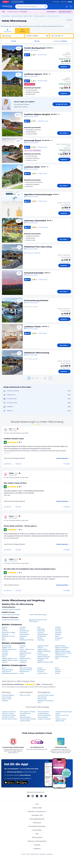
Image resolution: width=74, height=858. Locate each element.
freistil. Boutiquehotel (34, 48)
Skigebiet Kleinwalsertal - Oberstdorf (9, 650)
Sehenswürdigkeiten (8, 695)
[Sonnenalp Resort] (12, 150)
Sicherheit (37, 845)
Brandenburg (41, 670)
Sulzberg (57, 627)
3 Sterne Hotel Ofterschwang (37, 614)
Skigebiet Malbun (60, 646)
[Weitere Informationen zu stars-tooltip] (53, 48)
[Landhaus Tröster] (12, 336)
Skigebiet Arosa (6, 647)
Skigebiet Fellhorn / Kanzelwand (25, 659)
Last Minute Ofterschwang (46, 695)
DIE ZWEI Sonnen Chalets (9, 719)
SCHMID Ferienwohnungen (64, 712)
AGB (37, 834)
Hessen (22, 673)
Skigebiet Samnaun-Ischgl (45, 662)
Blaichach (22, 629)
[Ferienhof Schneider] (12, 282)
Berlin (57, 668)
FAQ (37, 804)
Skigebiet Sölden (42, 649)
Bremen (57, 673)
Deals (5, 1)
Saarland (57, 670)
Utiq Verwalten (37, 830)
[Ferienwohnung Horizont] (12, 310)
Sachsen (39, 668)
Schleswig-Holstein (7, 670)
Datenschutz (37, 822)
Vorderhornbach (25, 634)
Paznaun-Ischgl (6, 646)
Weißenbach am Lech (8, 636)
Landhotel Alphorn (33, 74)
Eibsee (22, 647)
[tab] (7, 30)
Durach (57, 640)
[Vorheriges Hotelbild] (4, 57)
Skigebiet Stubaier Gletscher (42, 646)
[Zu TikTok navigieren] (37, 796)
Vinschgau (23, 646)
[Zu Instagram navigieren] (32, 796)
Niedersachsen (6, 671)
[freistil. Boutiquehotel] (12, 57)
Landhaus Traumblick (44, 719)
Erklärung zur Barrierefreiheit (37, 841)
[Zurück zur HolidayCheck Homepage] (7, 6)
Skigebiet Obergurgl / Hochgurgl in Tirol (43, 657)
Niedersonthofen (42, 634)
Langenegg (40, 640)
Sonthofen (58, 629)
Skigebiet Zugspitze (61, 649)
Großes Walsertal (42, 655)
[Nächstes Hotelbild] (20, 57)
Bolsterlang (40, 629)
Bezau (4, 640)
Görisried (4, 631)
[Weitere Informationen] (60, 88)
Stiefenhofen (41, 631)
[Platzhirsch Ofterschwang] (12, 362)
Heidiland (40, 660)
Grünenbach (59, 638)
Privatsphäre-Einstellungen (37, 826)
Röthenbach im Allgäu (8, 632)
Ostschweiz (23, 651)
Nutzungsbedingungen (37, 819)
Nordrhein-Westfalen (26, 670)
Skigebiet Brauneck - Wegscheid (26, 654)
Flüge (39, 702)
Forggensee (23, 662)
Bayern (4, 668)
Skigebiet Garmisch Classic (63, 653)
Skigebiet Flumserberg (62, 647)
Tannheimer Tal (60, 655)
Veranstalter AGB (37, 815)
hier (63, 26)
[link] (67, 6)
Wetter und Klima (25, 695)
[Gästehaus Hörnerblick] (12, 230)
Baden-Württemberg (26, 668)
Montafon (5, 655)
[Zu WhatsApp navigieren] (45, 796)
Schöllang (58, 631)
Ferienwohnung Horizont (36, 300)
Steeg (56, 636)
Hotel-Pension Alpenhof (9, 715)
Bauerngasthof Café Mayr (27, 712)
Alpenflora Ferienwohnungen (38, 194)
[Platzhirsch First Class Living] (12, 256)
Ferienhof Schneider (34, 273)
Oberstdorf (58, 632)
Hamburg (58, 671)
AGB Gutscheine (37, 837)
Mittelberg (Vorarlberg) (26, 640)
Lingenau (4, 627)
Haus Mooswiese (43, 717)
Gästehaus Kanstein (8, 713)
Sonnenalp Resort (32, 140)
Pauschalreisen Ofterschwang (42, 698)
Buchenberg (23, 632)
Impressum (37, 848)
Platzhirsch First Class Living (38, 247)
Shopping (5, 700)
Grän (38, 627)
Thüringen (40, 671)
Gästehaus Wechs (61, 719)
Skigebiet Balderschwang (62, 651)
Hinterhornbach (24, 631)
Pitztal (4, 656)
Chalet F (58, 713)
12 (45, 378)
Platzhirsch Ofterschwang (36, 353)
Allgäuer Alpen (60, 721)
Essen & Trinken (7, 699)
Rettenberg (23, 636)
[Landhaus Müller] (12, 176)
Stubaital (22, 656)
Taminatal (5, 653)
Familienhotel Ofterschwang (10, 620)
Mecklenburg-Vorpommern (10, 673)
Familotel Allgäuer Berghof (37, 114)
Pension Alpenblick (43, 712)
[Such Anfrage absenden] (45, 6)
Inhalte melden (37, 808)
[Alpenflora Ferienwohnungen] (12, 204)
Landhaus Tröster (32, 327)
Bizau (3, 638)
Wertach (39, 638)
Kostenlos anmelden (65, 11)
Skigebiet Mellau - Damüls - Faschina (10, 661)
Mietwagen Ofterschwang (45, 700)
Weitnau (4, 629)
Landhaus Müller (32, 167)
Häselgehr (58, 634)
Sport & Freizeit (6, 697)
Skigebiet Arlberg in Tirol (9, 658)
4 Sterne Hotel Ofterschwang (10, 614)
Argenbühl (5, 634)
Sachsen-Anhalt (42, 673)
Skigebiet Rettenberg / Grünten (44, 652)
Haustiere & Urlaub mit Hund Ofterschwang (38, 620)
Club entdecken (51, 11)
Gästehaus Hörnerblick (35, 221)
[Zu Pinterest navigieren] (41, 796)
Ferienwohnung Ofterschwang (11, 609)
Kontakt (55, 1)
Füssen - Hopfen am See (27, 649)
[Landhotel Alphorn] (12, 84)
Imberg (22, 638)
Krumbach (23, 627)
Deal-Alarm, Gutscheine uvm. (37, 811)
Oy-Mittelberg (41, 636)
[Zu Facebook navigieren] (28, 796)
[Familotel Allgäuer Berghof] (12, 124)
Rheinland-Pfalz (24, 671)
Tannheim (40, 632)
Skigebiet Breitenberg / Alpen (62, 657)
